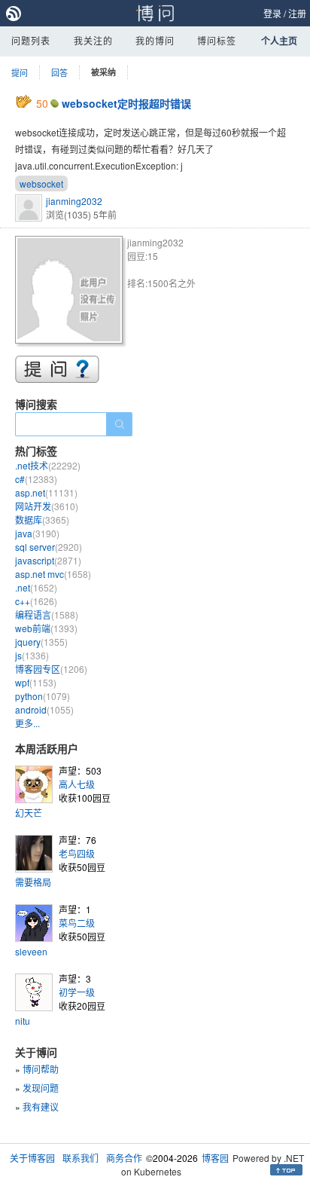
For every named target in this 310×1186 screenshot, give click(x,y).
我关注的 (93, 40)
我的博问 (155, 40)
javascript (48, 560)
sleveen (31, 951)
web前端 (46, 628)
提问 (19, 72)
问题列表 (30, 40)
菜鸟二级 (77, 922)
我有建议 (41, 1106)
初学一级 (77, 992)
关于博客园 (32, 1157)
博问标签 (216, 40)
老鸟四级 (77, 853)
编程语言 (46, 614)
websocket (41, 183)
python (42, 695)
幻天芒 (28, 812)
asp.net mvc (53, 573)
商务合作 (124, 1157)
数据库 (42, 519)
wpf (35, 682)
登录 (272, 13)
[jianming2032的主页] (71, 292)
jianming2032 (74, 200)
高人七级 (77, 784)
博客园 (215, 1157)
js (32, 655)
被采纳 (103, 72)
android (44, 709)
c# (36, 478)
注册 (297, 13)
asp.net (46, 492)
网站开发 (46, 506)
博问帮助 (41, 1068)
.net (36, 587)
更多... (27, 723)
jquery (41, 641)
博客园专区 (51, 668)
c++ (36, 601)
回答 (59, 72)
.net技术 (48, 465)
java (37, 533)
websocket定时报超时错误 (126, 103)
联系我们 (80, 1157)
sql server (48, 546)
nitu (22, 1020)
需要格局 (33, 882)
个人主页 (279, 40)
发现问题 (41, 1087)
